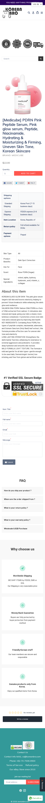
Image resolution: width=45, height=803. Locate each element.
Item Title (7, 409)
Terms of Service (14, 765)
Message (7, 440)
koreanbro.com (24, 801)
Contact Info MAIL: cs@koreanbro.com (22, 756)
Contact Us (22, 752)
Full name (7, 419)
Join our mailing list (22, 777)
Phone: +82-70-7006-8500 (22, 761)
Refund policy (32, 765)
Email (5, 429)
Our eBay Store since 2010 (22, 769)
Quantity (6, 169)
